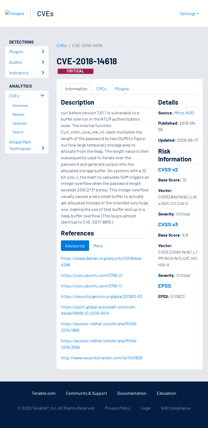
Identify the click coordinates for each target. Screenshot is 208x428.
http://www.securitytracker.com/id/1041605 (101, 357)
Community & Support (86, 393)
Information (76, 88)
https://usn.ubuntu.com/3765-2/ (92, 275)
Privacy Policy (117, 407)
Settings (188, 13)
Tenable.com (44, 393)
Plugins (122, 88)
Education (166, 393)
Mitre (179, 112)
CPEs (101, 88)
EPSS (164, 285)
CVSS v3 (168, 224)
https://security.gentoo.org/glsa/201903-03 (101, 296)
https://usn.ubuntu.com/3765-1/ (91, 285)
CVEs (45, 13)
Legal (146, 407)
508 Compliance (176, 407)
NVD (190, 112)
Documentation (132, 393)
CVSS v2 (168, 169)
